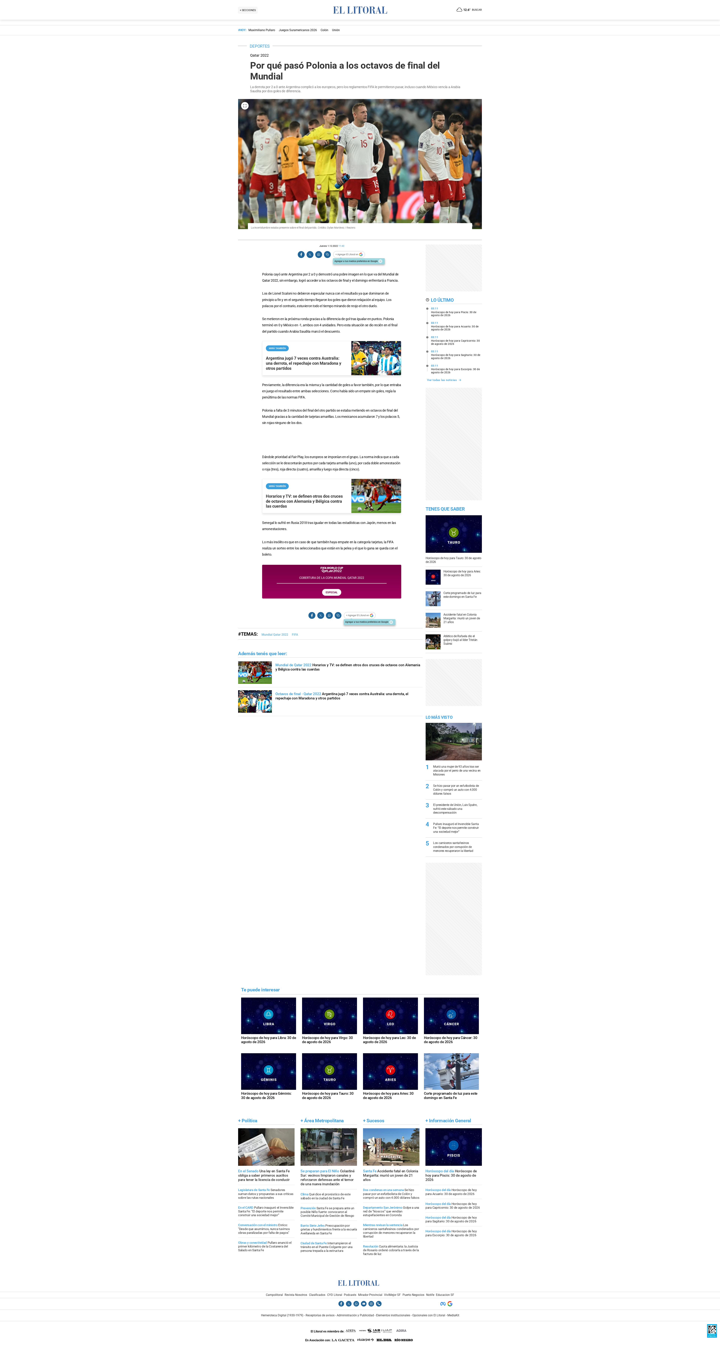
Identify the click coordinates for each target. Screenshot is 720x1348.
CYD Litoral (334, 1295)
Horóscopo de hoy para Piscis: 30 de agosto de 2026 (453, 312)
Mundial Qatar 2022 (275, 634)
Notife (430, 1295)
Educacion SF (445, 1295)
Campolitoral (274, 1295)
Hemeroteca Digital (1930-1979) (282, 1315)
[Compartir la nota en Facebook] (301, 254)
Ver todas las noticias (442, 380)
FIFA (295, 634)
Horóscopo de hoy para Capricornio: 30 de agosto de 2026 (455, 340)
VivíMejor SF (392, 1295)
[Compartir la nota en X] (310, 254)
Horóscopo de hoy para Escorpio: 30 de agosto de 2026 (455, 369)
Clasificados (317, 1295)
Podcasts (350, 1295)
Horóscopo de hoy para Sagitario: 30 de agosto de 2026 (455, 355)
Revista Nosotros (296, 1295)
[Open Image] (245, 106)
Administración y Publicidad (355, 1315)
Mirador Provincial (370, 1295)
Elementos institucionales (393, 1315)
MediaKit (453, 1315)
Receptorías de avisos (320, 1315)
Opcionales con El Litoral (428, 1315)
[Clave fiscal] (712, 1336)
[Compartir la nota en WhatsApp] (318, 254)
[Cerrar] (380, 261)
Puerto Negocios (413, 1295)
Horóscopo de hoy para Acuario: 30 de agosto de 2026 (455, 326)
